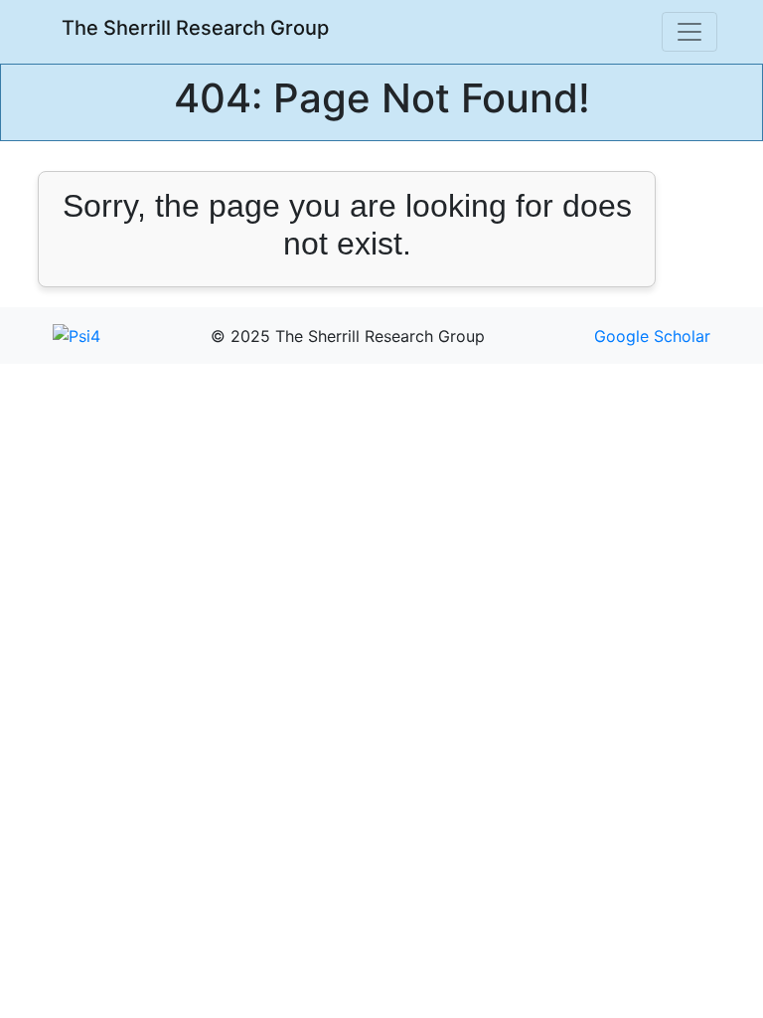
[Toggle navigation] (689, 32)
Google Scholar (652, 336)
